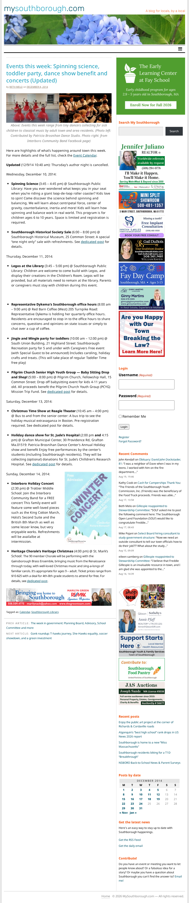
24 (140, 804)
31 (140, 808)
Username (135, 374)
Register (124, 437)
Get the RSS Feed (130, 840)
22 (123, 804)
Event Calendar (84, 155)
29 (123, 808)
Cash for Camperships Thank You (159, 483)
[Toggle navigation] (180, 48)
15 (123, 799)
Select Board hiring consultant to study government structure (149, 535)
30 (132, 808)
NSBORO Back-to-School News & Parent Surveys (149, 763)
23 (132, 804)
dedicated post (92, 241)
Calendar (25, 612)
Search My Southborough (139, 122)
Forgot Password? (130, 441)
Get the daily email (131, 846)
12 (158, 794)
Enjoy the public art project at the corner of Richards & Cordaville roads (146, 724)
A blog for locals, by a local (165, 11)
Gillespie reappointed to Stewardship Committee (143, 508)
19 (158, 799)
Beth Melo (16, 86)
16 (132, 799)
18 (149, 799)
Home (105, 896)
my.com (44, 8)
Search (174, 131)
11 (149, 794)
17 (140, 799)
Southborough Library (45, 612)
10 (140, 794)
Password (135, 395)
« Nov (123, 813)
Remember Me (134, 416)
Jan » (133, 813)
